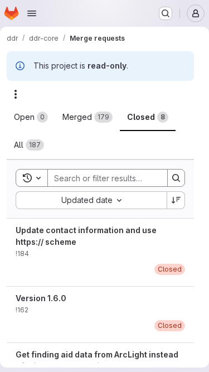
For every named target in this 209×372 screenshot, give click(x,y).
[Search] (176, 178)
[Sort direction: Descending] (176, 200)
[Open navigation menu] (32, 13)
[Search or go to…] (165, 13)
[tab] (31, 117)
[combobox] (91, 200)
